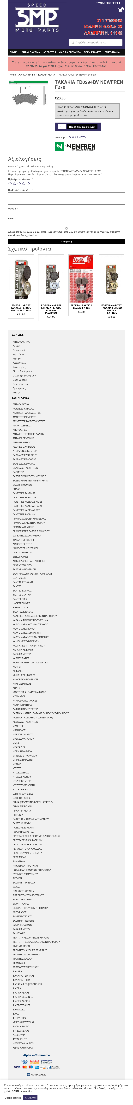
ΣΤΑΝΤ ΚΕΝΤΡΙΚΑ (22, 899)
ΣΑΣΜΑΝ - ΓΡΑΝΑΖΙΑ (24, 882)
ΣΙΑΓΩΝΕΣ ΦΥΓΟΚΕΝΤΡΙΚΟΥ (28, 895)
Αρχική (16, 345)
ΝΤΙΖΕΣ (17, 768)
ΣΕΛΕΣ (16, 886)
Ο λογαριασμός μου (24, 375)
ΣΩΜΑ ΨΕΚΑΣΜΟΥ (22, 924)
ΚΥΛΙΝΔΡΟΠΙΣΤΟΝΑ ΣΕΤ (26, 700)
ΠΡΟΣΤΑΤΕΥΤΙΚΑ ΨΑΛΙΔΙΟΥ (27, 840)
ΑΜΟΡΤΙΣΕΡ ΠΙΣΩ (22, 425)
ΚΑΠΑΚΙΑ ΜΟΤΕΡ (22, 654)
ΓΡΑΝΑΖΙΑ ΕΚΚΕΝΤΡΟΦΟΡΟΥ (29, 522)
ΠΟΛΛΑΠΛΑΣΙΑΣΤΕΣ (23, 831)
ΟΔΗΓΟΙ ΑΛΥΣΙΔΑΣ (23, 793)
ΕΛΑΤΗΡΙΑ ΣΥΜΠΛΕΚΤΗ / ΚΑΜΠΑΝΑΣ (32, 573)
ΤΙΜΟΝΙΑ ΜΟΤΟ (21, 946)
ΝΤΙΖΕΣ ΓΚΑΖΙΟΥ (22, 776)
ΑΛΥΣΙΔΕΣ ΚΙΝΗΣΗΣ (23, 408)
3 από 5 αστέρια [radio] (19, 184)
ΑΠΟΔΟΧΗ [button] (30, 1097)
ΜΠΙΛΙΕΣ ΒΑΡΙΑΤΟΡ (23, 759)
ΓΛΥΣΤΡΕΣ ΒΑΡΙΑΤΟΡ (24, 497)
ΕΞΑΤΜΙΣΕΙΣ (19, 577)
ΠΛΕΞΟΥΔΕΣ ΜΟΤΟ (23, 827)
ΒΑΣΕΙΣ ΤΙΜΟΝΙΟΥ (22, 484)
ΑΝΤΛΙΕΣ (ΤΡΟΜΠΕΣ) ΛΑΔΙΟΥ (28, 434)
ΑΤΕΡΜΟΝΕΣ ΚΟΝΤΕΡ (24, 450)
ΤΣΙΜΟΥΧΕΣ (19, 963)
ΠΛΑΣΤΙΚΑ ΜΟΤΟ (22, 823)
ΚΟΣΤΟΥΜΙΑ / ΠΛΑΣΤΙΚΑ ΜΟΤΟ (29, 692)
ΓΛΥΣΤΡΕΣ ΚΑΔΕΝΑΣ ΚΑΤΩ (27, 501)
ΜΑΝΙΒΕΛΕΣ (19, 730)
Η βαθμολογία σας (20, 179)
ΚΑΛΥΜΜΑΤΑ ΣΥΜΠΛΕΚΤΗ (27, 632)
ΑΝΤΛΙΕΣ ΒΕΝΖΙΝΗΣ (23, 438)
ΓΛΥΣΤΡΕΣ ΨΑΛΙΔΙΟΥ (24, 514)
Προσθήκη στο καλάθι (82, 126)
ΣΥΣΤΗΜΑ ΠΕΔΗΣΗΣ (23, 920)
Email (12, 218)
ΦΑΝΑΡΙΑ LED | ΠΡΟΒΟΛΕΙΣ (27, 984)
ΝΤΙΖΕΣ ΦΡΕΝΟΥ (22, 789)
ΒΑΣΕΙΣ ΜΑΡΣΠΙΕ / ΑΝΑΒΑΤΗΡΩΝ (30, 480)
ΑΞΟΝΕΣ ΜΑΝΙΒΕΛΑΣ (24, 446)
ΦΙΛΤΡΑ (17, 988)
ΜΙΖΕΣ (16, 742)
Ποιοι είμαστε (21, 384)
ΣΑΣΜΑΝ (17, 878)
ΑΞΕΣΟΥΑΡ (49, 52)
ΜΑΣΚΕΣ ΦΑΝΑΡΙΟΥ (23, 738)
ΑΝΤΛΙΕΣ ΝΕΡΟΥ (21, 442)
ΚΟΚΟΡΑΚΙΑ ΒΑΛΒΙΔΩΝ (25, 679)
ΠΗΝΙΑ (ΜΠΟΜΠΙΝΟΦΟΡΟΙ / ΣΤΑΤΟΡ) (33, 802)
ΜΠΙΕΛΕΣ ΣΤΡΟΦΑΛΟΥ (25, 755)
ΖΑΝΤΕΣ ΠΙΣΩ (20, 599)
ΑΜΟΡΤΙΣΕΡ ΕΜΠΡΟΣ (24, 417)
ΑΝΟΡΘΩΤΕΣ (20, 429)
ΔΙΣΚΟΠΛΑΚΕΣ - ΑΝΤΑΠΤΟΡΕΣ (29, 561)
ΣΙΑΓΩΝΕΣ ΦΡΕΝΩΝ (23, 891)
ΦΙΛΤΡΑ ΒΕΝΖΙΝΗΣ (23, 996)
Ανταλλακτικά (26, 74)
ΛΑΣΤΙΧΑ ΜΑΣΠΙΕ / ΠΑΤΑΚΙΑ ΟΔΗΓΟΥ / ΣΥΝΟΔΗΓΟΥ (41, 713)
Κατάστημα (19, 362)
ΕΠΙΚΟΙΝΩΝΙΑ (112, 52)
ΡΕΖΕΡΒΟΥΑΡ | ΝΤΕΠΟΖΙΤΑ (27, 853)
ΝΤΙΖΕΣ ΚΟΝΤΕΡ (21, 781)
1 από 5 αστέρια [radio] (10, 184)
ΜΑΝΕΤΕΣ (18, 726)
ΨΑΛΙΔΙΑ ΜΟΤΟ (21, 1026)
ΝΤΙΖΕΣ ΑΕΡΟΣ (21, 772)
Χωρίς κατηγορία (23, 1047)
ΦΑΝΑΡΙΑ (18, 971)
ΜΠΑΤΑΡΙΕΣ (19, 747)
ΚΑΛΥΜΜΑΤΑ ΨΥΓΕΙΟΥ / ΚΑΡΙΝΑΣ (31, 637)
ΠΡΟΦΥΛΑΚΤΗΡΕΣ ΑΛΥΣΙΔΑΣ (28, 844)
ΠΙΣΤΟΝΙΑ (18, 814)
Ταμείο (17, 392)
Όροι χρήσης (20, 379)
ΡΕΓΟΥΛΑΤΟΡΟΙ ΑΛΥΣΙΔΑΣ (27, 848)
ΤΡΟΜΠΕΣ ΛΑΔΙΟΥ (23, 958)
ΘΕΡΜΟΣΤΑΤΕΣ (21, 607)
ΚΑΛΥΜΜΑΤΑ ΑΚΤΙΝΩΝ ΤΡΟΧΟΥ (30, 624)
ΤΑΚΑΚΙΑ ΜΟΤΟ (46, 74)
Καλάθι (17, 358)
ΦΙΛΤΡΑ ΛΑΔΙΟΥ (21, 1001)
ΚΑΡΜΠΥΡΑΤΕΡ (21, 658)
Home (13, 74)
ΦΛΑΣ (16, 1013)
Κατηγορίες (19, 367)
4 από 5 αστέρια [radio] (24, 184)
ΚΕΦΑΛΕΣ (18, 671)
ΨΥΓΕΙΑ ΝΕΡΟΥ (21, 1030)
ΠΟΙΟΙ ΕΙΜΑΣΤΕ (92, 52)
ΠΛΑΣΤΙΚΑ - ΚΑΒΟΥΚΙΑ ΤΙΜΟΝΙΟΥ (31, 819)
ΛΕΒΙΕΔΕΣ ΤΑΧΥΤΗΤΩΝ (25, 721)
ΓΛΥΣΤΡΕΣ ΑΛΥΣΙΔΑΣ (24, 493)
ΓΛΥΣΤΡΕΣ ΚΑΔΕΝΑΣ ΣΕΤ (26, 510)
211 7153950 (109, 20)
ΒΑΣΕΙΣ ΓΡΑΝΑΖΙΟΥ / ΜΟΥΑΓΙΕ (29, 476)
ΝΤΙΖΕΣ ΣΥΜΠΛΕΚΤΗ (24, 785)
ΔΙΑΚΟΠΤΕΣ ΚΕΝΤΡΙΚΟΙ (25, 548)
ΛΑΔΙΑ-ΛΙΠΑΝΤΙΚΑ (22, 704)
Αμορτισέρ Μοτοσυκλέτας (29, 421)
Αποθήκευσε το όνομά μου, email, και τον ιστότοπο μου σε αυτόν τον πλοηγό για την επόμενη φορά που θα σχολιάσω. (64, 233)
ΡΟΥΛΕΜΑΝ (19, 861)
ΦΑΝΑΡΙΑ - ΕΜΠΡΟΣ (23, 975)
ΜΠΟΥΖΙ (17, 764)
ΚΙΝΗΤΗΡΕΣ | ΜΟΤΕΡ (24, 675)
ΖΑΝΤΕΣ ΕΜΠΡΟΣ (22, 590)
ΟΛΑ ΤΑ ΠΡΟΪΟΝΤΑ (70, 52)
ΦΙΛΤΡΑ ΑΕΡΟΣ (21, 992)
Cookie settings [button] (13, 1097)
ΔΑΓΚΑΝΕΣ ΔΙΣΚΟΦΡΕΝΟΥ (27, 535)
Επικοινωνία (20, 350)
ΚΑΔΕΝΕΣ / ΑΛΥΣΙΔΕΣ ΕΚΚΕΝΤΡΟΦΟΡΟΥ (35, 616)
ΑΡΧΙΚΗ (14, 52)
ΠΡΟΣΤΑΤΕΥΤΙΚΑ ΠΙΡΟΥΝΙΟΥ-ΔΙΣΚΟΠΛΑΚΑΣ (36, 836)
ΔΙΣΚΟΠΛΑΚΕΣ (20, 556)
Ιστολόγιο (18, 354)
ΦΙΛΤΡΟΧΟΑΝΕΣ (21, 1005)
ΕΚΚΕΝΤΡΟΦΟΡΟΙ (22, 565)
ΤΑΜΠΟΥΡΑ (19, 933)
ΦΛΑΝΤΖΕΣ (19, 1009)
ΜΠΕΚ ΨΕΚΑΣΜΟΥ (22, 751)
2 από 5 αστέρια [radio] (15, 184)
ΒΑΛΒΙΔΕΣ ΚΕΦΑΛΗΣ (24, 463)
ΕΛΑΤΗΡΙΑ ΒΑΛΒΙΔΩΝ (24, 569)
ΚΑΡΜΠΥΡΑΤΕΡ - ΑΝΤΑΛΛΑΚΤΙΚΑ (30, 662)
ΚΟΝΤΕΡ (17, 687)
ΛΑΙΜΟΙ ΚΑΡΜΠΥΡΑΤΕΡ (25, 709)
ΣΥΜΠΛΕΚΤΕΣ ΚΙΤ (22, 916)
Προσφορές (19, 388)
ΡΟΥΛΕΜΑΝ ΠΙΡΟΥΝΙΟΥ (25, 865)
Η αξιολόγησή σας (20, 190)
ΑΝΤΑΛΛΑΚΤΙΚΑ (31, 52)
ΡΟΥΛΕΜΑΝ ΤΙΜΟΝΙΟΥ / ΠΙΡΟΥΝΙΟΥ (32, 869)
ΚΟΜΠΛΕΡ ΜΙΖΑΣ (22, 683)
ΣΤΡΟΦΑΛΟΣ (19, 912)
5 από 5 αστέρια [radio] (28, 184)
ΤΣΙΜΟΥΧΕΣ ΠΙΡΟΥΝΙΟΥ (25, 967)
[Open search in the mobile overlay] (95, 42)
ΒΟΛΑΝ (16, 489)
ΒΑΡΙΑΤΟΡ (18, 472)
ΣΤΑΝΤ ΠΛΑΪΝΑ (21, 903)
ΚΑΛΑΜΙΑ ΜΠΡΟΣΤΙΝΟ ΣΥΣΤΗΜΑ (30, 620)
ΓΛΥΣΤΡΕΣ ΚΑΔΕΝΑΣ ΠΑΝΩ (27, 505)
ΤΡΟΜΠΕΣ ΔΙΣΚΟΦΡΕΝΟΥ (27, 954)
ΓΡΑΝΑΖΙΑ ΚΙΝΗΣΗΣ (23, 527)
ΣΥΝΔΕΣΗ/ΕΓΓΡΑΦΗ (109, 3)
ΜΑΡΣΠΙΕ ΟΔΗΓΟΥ (23, 734)
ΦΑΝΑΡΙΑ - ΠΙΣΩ (21, 979)
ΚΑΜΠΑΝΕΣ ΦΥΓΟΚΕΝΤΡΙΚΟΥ (29, 645)
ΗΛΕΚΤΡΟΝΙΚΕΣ (21, 603)
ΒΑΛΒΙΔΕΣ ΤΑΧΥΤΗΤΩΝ (25, 467)
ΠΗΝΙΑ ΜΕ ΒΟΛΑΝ (22, 806)
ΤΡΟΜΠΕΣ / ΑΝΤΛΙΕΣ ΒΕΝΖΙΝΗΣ (30, 950)
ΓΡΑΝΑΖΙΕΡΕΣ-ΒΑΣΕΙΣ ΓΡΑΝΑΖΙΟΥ (31, 531)
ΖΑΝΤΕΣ (17, 586)
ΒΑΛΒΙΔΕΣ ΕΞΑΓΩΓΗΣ (24, 459)
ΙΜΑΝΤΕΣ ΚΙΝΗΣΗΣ (23, 611)
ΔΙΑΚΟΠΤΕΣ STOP (22, 544)
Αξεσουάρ (19, 1034)
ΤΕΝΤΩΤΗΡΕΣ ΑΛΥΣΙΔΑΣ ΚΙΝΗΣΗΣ (31, 937)
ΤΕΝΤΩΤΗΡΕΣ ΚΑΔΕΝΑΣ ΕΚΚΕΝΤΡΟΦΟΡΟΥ (36, 941)
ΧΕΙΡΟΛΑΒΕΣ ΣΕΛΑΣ (23, 1022)
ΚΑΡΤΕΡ (17, 666)
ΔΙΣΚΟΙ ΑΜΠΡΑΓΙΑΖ (23, 552)
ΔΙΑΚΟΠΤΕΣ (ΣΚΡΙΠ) (23, 539)
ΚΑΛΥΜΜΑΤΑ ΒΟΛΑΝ (24, 628)
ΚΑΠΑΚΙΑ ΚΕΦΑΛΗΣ (23, 649)
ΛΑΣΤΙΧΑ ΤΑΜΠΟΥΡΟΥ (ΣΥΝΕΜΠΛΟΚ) (33, 717)
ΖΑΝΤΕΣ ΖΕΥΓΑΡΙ (22, 594)
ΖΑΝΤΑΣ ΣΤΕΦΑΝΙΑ (23, 582)
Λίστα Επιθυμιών (22, 371)
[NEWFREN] (75, 146)
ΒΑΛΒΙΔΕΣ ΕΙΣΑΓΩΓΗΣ (25, 455)
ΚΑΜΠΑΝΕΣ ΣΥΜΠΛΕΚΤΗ (26, 641)
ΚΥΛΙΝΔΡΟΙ (19, 696)
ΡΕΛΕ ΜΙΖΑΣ (19, 857)
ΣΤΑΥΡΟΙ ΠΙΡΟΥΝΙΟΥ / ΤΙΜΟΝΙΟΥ (30, 908)
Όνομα (13, 208)
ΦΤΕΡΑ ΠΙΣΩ (19, 1018)
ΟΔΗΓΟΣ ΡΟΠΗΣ (21, 797)
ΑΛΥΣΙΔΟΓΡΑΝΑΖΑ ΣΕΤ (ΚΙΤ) (28, 412)
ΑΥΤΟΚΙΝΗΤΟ (20, 1039)
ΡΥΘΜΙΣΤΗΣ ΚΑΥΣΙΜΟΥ (25, 874)
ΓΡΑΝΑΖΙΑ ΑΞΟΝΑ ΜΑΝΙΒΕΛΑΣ (29, 518)
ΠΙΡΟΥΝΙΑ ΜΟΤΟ (22, 810)
